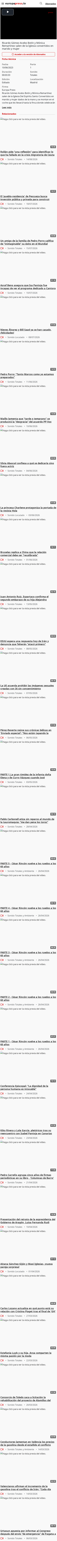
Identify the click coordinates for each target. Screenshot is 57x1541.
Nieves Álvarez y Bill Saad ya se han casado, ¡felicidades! (25, 331)
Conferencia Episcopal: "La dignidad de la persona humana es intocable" (24, 1087)
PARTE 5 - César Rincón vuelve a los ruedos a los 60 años (28, 865)
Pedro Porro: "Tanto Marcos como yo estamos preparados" (27, 376)
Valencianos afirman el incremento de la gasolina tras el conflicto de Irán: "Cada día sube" (25, 1488)
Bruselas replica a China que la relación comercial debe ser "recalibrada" (23, 554)
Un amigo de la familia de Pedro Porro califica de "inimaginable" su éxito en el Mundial (27, 242)
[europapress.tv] (15, 3)
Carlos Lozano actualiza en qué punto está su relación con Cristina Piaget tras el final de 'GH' (28, 1310)
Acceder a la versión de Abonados (29, 54)
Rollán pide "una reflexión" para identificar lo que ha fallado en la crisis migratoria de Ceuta (27, 153)
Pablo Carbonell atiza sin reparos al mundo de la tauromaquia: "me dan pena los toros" (27, 821)
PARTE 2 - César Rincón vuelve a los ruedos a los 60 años (28, 999)
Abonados (50, 3)
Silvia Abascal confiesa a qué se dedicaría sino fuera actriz (27, 465)
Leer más (7, 107)
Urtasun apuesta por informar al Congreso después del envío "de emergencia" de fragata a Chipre (28, 1532)
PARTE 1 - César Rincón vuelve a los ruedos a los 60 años (28, 1043)
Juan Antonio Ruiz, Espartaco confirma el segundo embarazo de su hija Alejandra (24, 598)
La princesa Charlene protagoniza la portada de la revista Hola (28, 509)
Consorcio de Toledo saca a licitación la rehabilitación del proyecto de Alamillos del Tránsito (25, 1399)
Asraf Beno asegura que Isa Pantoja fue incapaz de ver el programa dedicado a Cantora (28, 287)
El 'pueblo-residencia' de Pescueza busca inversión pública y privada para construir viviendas (25, 198)
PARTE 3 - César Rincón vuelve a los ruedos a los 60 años (28, 954)
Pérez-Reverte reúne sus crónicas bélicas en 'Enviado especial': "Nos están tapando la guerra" (25, 732)
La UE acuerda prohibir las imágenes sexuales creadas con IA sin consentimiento (27, 687)
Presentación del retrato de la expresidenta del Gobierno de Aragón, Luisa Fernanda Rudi (27, 1221)
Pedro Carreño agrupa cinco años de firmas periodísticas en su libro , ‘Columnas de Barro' (27, 1176)
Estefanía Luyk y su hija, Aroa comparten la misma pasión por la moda (25, 1354)
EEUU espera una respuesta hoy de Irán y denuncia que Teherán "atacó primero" (24, 643)
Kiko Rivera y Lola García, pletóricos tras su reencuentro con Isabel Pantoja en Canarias (26, 1132)
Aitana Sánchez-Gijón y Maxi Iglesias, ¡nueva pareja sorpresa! (26, 1265)
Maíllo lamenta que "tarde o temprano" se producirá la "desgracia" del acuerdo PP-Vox (25, 420)
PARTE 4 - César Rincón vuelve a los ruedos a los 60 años (28, 910)
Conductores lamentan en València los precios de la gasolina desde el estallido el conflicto (27, 1443)
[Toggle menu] (2, 3)
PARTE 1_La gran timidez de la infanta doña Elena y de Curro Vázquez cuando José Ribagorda (25, 776)
